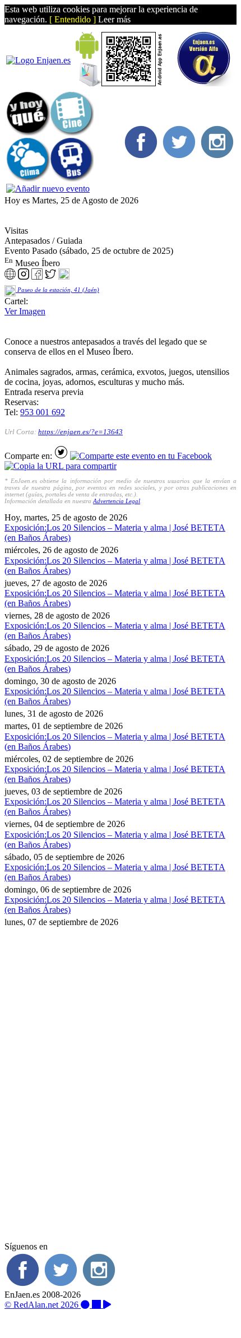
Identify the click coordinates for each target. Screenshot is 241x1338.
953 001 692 (42, 412)
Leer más (114, 19)
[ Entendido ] (72, 19)
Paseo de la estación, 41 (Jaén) (57, 290)
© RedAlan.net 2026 (42, 1304)
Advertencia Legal (116, 501)
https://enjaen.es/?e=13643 (80, 432)
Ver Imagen (24, 311)
